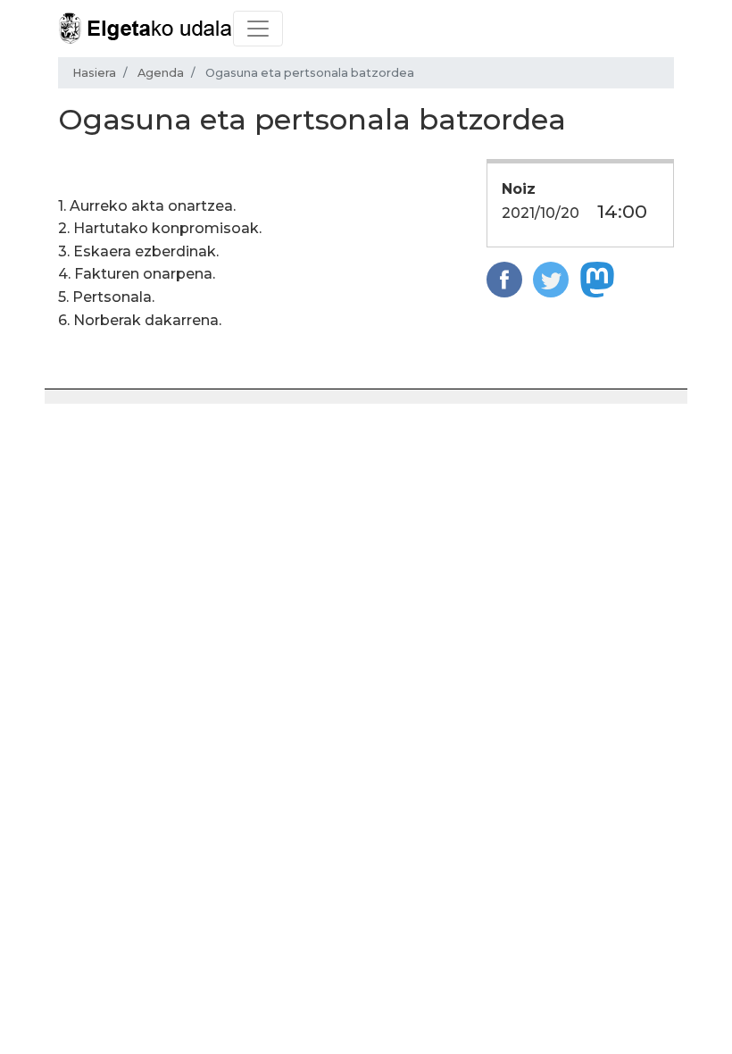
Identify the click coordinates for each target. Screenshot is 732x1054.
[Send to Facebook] (504, 278)
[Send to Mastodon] (597, 278)
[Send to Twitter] (551, 278)
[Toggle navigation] (258, 28)
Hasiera (94, 72)
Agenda (160, 72)
